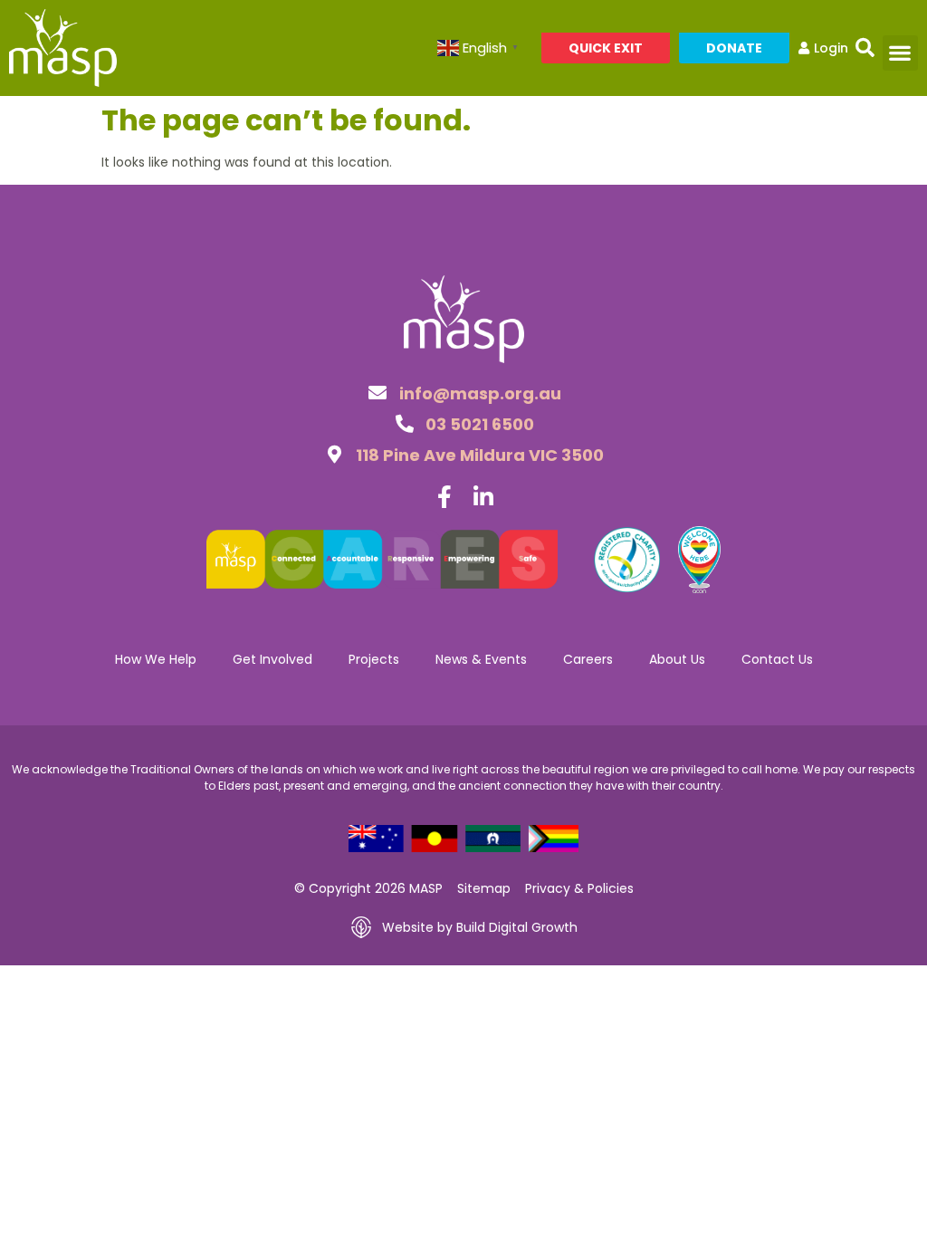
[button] (865, 48)
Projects (374, 659)
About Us (677, 659)
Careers (588, 659)
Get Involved (272, 659)
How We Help (155, 659)
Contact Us (777, 659)
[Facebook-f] (444, 496)
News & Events (481, 659)
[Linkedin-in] (483, 496)
